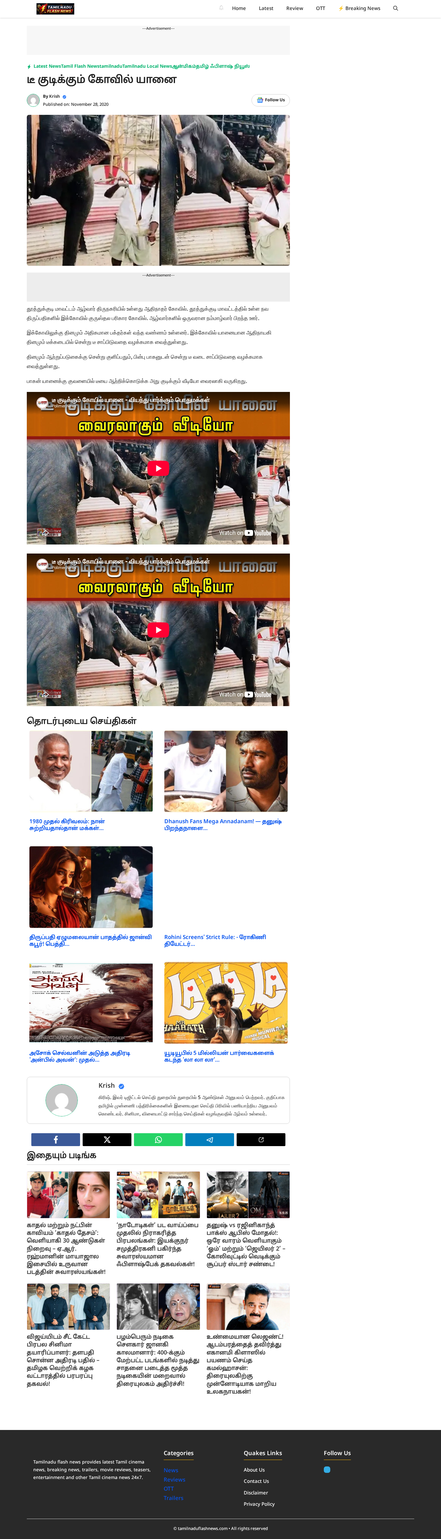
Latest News (47, 66)
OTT (320, 9)
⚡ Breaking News (359, 9)
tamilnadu (110, 66)
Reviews (174, 1480)
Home (239, 9)
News (171, 1470)
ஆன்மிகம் (184, 66)
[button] (396, 9)
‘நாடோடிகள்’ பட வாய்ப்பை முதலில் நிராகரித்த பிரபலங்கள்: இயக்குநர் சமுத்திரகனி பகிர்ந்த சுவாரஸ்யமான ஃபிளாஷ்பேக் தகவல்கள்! (158, 1245)
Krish (54, 96)
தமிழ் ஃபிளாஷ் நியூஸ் (223, 66)
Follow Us (275, 100)
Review (294, 9)
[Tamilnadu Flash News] (55, 9)
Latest (266, 9)
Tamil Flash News (80, 66)
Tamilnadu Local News (147, 66)
